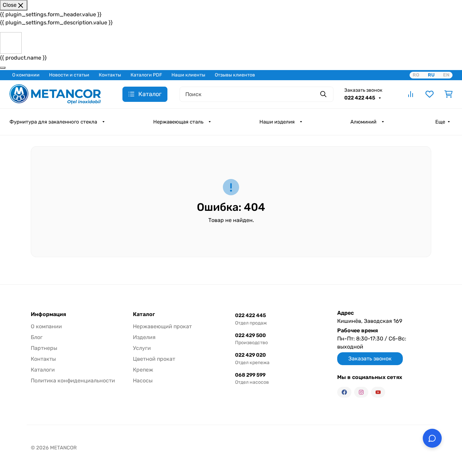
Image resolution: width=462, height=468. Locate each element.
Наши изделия (277, 122)
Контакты (110, 75)
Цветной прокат (154, 359)
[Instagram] (361, 392)
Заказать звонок (363, 90)
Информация (48, 314)
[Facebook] (344, 392)
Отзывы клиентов (235, 75)
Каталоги (43, 369)
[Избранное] (429, 94)
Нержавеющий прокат (162, 326)
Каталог (144, 314)
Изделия (144, 337)
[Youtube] (378, 392)
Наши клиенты (188, 75)
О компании (26, 75)
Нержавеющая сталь (178, 122)
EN (446, 75)
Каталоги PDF (146, 75)
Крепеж (143, 369)
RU (431, 75)
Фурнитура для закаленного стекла (53, 122)
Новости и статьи (69, 75)
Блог (37, 337)
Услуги (142, 348)
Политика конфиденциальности (73, 380)
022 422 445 (360, 98)
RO (416, 75)
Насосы (143, 380)
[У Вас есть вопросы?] (432, 438)
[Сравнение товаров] (411, 94)
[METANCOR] (55, 93)
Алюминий (363, 122)
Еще (440, 122)
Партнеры (44, 348)
